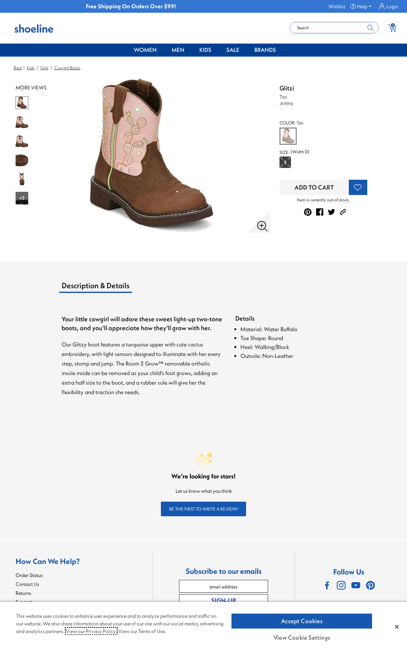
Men (178, 49)
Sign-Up (223, 600)
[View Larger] (262, 226)
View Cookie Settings (301, 637)
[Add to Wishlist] (358, 187)
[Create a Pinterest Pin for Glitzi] (308, 212)
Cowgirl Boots (67, 68)
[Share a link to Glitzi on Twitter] (331, 212)
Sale (232, 49)
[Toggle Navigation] (161, 50)
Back (18, 68)
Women (145, 49)
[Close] (397, 627)
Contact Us (27, 584)
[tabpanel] (205, 358)
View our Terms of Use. (142, 631)
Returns (23, 593)
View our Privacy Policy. (91, 631)
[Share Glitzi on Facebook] (320, 212)
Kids (205, 49)
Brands (265, 49)
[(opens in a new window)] (326, 585)
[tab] (112, 288)
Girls (44, 68)
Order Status (29, 575)
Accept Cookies (301, 621)
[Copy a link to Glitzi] (343, 212)
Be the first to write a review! (203, 509)
